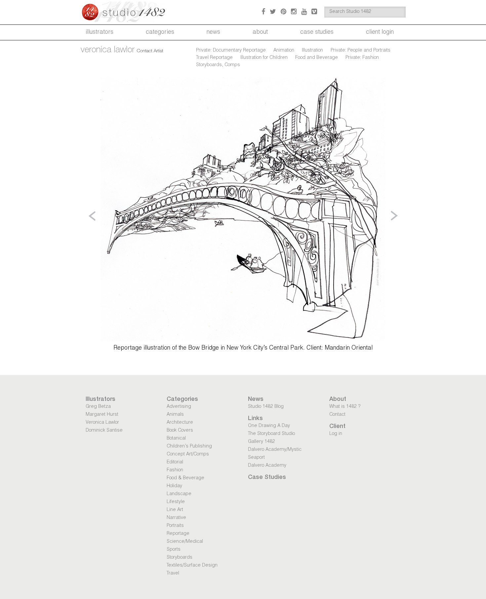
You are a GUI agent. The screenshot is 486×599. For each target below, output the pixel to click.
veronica (108, 50)
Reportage (178, 534)
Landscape (179, 494)
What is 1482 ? (344, 407)
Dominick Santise (104, 430)
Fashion (175, 470)
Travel (173, 573)
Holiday (174, 486)
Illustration (312, 50)
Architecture (180, 422)
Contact (337, 414)
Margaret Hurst (102, 414)
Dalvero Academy (267, 465)
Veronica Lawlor (102, 422)
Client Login (380, 32)
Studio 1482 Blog (266, 407)
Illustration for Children (264, 58)
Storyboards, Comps (218, 65)
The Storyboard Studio (271, 434)
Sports (174, 549)
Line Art (175, 510)
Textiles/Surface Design (192, 565)
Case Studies (317, 32)
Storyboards (179, 557)
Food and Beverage (316, 58)
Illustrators (99, 32)
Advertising (179, 407)
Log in (335, 434)
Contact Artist (150, 51)
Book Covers (180, 430)
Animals (175, 414)
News (213, 32)
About (260, 32)
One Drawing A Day (269, 426)
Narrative (176, 518)
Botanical (176, 438)
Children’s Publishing (189, 446)
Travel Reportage (214, 58)
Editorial (175, 462)
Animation (283, 50)
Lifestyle (176, 502)
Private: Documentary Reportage (231, 50)
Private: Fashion (362, 58)
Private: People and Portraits (360, 50)
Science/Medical (185, 541)
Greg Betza (98, 407)
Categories (160, 32)
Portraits (175, 526)
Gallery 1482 (261, 442)
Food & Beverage (185, 478)
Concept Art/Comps (188, 454)
